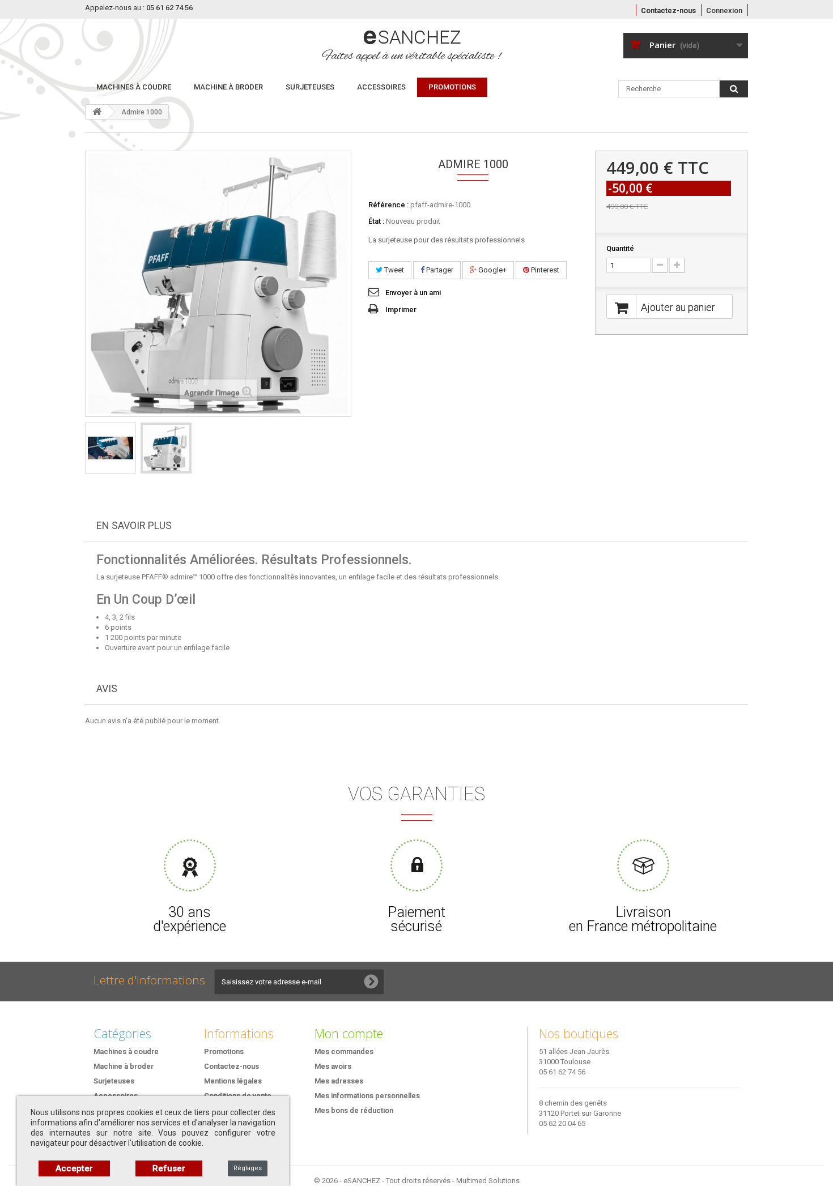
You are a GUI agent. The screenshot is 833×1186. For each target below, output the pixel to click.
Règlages (247, 1168)
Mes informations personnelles (367, 1095)
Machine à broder (228, 87)
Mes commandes (343, 1051)
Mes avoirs (332, 1066)
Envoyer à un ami (413, 292)
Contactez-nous (668, 10)
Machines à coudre (133, 87)
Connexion (724, 10)
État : (376, 221)
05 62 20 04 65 (562, 1123)
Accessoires (381, 87)
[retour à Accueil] (97, 112)
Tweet (393, 270)
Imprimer (400, 309)
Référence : (388, 204)
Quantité (620, 248)
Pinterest (544, 270)
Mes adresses (338, 1081)
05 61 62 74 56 (562, 1072)
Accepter (74, 1168)
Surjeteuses (310, 87)
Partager (438, 270)
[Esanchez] (346, 45)
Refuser (168, 1168)
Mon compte (348, 1033)
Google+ (492, 270)
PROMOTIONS (452, 87)
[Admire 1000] (110, 448)
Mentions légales (233, 1081)
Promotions (224, 1051)
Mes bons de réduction (353, 1110)
